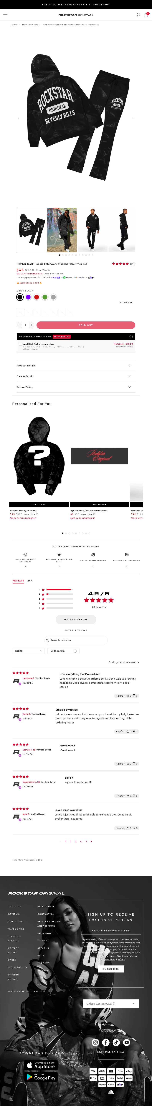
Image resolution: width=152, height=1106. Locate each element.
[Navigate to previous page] (60, 841)
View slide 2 (62, 255)
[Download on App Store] (41, 1065)
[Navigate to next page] (91, 841)
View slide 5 (72, 255)
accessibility (18, 967)
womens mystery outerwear (23, 511)
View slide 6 (76, 255)
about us (15, 907)
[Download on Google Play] (41, 1077)
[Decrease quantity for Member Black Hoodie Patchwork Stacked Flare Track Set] (19, 325)
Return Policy (25, 387)
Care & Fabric (25, 376)
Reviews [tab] (18, 580)
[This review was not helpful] (134, 696)
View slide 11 (92, 255)
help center (46, 907)
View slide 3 (66, 255)
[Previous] (19, 118)
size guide (15, 921)
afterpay (43, 970)
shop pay (43, 963)
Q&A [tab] (29, 580)
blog (41, 956)
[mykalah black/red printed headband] (99, 456)
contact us (45, 914)
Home (14, 25)
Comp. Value (41, 270)
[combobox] (29, 651)
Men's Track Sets (30, 25)
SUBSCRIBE (111, 968)
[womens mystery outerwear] (39, 456)
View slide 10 (89, 255)
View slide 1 (59, 255)
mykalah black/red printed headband (88, 511)
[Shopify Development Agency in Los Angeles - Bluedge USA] (111, 1092)
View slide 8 (82, 255)
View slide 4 (69, 255)
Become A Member (54, 274)
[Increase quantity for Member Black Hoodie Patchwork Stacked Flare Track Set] (31, 325)
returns (43, 948)
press (12, 960)
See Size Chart (126, 302)
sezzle (42, 978)
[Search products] (138, 15)
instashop (44, 933)
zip (39, 985)
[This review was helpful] (128, 696)
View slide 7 (79, 255)
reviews (14, 914)
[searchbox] (78, 640)
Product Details (26, 365)
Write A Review (76, 619)
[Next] (133, 118)
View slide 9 (86, 255)
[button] (146, 15)
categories (16, 929)
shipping (43, 941)
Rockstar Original (111, 1052)
